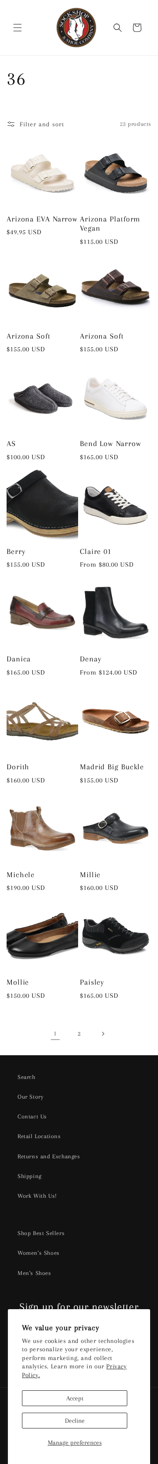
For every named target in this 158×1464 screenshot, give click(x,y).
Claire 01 (95, 551)
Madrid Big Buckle (112, 766)
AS (11, 443)
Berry (16, 551)
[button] (17, 27)
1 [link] (55, 1033)
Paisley (92, 982)
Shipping (30, 1176)
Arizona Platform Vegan (110, 223)
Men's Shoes (34, 1273)
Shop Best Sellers (41, 1233)
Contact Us (32, 1116)
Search (27, 1077)
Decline (75, 1420)
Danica (19, 658)
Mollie (18, 982)
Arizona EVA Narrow (42, 218)
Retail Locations (39, 1136)
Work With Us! (37, 1196)
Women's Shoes (39, 1253)
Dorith (18, 766)
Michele (21, 874)
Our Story (30, 1096)
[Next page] (102, 1033)
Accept (74, 1398)
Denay (90, 658)
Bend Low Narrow (110, 443)
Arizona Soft (28, 336)
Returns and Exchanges (49, 1156)
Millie (90, 874)
